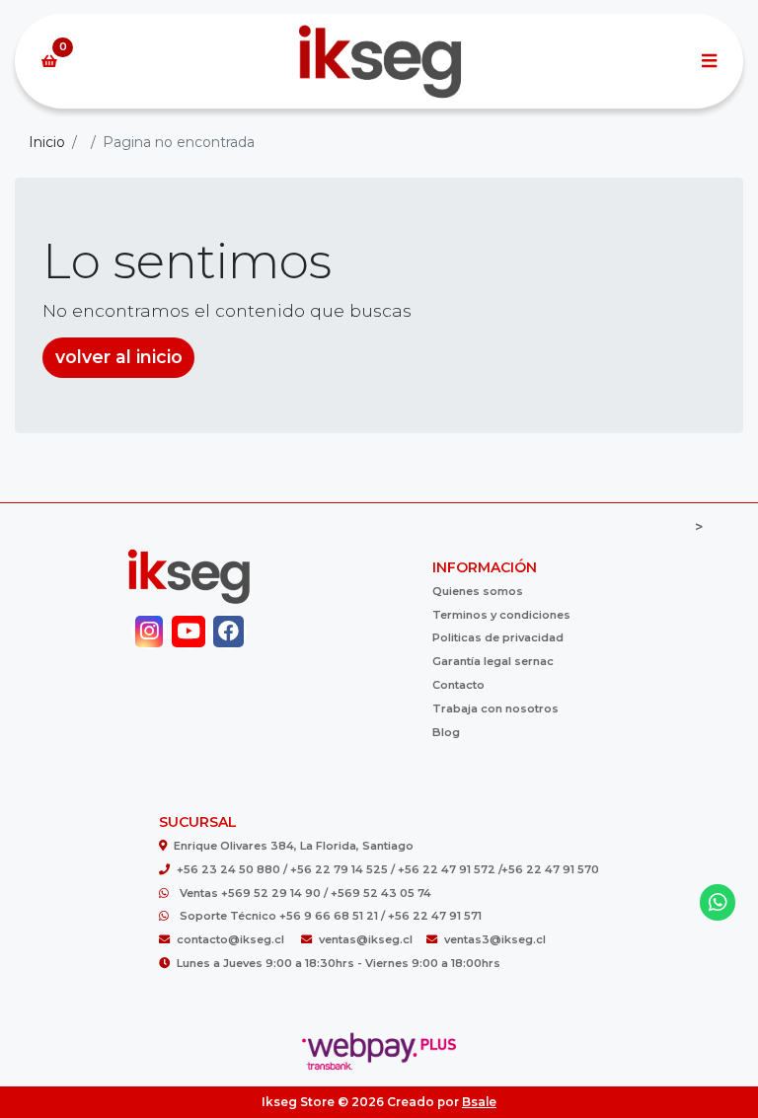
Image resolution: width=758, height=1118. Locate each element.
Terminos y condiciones (501, 615)
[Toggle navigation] (708, 61)
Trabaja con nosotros (495, 708)
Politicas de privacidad (498, 637)
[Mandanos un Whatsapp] (718, 902)
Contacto (458, 685)
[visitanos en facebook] (228, 632)
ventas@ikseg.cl (366, 939)
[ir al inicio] (189, 576)
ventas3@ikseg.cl (495, 939)
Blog (446, 732)
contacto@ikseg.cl (232, 939)
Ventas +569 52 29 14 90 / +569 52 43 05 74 (305, 893)
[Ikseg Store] (379, 62)
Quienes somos (477, 591)
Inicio (47, 142)
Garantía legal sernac (493, 661)
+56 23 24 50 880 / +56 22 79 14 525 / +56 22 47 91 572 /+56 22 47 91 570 (388, 869)
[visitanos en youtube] (189, 632)
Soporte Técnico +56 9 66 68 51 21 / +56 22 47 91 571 (331, 916)
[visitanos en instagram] (149, 632)
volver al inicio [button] (119, 356)
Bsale (479, 1101)
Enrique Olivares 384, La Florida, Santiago (294, 846)
